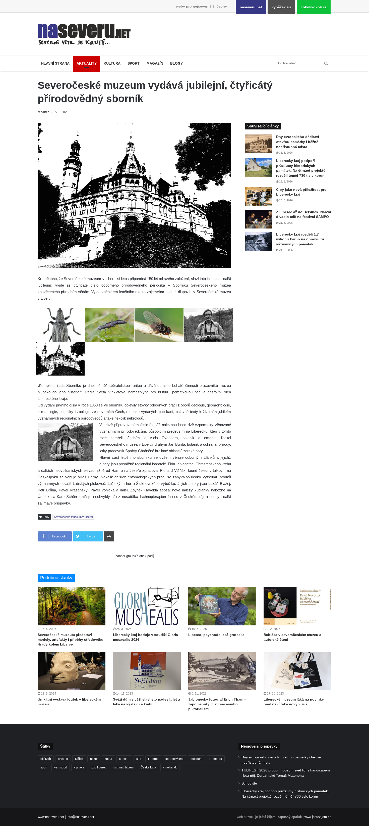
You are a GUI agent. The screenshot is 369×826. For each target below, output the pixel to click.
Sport (134, 63)
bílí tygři (45, 759)
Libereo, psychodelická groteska (216, 635)
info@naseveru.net (80, 817)
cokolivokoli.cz (314, 7)
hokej (94, 759)
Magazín (155, 63)
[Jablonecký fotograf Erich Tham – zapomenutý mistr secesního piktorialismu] (222, 671)
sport (43, 767)
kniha (108, 759)
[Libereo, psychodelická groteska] (222, 606)
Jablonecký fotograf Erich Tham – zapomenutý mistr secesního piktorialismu (217, 704)
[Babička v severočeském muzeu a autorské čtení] (297, 606)
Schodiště (249, 783)
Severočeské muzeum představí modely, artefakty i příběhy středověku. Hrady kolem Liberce (71, 639)
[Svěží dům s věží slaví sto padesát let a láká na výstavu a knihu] (147, 671)
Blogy (176, 63)
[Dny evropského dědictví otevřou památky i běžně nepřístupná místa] (258, 143)
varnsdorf (60, 767)
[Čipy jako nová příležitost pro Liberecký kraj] (258, 196)
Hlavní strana (55, 63)
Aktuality (87, 63)
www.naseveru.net (51, 817)
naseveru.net (251, 7)
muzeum (196, 759)
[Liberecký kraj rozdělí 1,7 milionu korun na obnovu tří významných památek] (258, 241)
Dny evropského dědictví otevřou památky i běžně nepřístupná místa (297, 142)
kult (138, 759)
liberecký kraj (174, 759)
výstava (79, 767)
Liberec (153, 759)
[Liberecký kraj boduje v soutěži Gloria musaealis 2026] (147, 606)
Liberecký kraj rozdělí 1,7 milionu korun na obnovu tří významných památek (300, 239)
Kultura (112, 63)
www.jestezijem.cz (317, 817)
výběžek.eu (281, 7)
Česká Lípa (148, 767)
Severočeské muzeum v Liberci (73, 516)
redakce (43, 112)
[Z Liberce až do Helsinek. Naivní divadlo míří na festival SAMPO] (258, 219)
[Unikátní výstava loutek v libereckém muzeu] (71, 671)
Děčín (79, 759)
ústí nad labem (123, 767)
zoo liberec (98, 767)
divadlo (63, 759)
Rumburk (215, 759)
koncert (124, 759)
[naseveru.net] (84, 34)
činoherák (170, 767)
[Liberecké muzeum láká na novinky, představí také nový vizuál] (297, 671)
